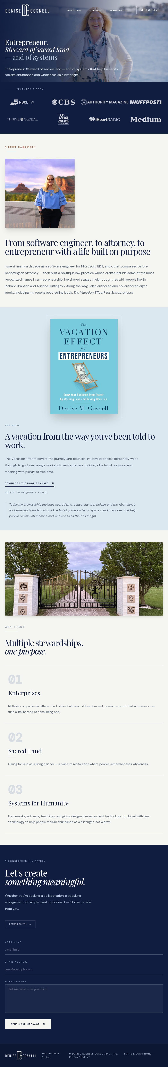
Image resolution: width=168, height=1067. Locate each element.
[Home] (27, 10)
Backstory (74, 10)
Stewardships (119, 10)
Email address (16, 962)
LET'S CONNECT (150, 10)
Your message (15, 981)
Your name (13, 942)
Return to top (18, 924)
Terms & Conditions (137, 1053)
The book (95, 10)
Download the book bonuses (27, 483)
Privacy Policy (79, 1057)
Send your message (25, 1024)
